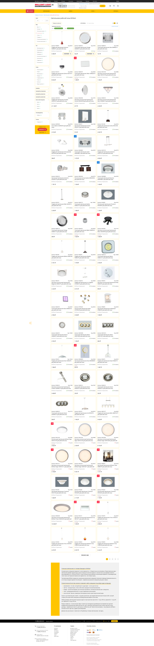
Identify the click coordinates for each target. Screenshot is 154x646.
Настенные (40, 58)
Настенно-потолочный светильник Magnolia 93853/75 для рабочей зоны (61, 283)
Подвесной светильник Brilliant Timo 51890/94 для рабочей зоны (107, 544)
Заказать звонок (49, 621)
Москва (64, 3)
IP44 (38, 108)
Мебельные (40, 52)
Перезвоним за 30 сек (83, 3)
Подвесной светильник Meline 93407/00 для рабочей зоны (62, 257)
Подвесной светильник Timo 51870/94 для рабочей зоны (61, 544)
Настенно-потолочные (42, 56)
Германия (40, 121)
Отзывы (63, 1)
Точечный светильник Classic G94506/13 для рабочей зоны (59, 413)
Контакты (95, 1)
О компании (57, 626)
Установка (71, 1)
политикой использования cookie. (93, 640)
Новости (72, 637)
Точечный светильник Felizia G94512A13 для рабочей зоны (105, 335)
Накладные (40, 54)
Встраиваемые (40, 50)
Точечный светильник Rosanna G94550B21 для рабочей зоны (106, 178)
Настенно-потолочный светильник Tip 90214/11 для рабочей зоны (85, 518)
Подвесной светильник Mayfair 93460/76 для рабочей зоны (83, 257)
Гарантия (49, 1)
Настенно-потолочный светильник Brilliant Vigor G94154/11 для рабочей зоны (84, 466)
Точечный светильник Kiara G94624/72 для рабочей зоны (62, 309)
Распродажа (56, 632)
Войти (117, 1)
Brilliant (39, 115)
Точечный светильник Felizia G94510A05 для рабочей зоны (82, 335)
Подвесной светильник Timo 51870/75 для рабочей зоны (107, 518)
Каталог (31, 11)
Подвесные (40, 60)
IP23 (38, 106)
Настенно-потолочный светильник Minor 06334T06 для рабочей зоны (107, 230)
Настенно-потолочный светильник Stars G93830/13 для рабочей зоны (107, 100)
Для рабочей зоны (58, 28)
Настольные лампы (41, 31)
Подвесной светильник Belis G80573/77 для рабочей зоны (108, 413)
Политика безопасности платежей (93, 634)
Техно (39, 79)
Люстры (39, 29)
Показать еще (85, 555)
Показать (41, 129)
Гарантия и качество (74, 630)
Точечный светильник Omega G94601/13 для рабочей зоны (59, 230)
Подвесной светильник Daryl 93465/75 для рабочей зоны (108, 361)
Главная (37, 15)
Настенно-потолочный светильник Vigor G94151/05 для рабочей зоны (84, 439)
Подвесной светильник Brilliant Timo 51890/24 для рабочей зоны (84, 544)
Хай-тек (39, 81)
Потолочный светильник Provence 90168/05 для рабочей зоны (107, 204)
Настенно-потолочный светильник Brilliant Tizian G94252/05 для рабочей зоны (61, 518)
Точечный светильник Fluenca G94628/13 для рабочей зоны (59, 335)
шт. (106, 621)
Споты (39, 35)
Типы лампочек (73, 640)
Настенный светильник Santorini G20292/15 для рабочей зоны (60, 178)
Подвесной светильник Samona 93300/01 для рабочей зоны (60, 48)
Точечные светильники (42, 39)
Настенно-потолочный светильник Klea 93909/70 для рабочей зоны (108, 283)
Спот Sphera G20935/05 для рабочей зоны (61, 126)
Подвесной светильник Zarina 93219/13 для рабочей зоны (62, 74)
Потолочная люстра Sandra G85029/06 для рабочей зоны (85, 178)
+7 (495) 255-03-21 (66, 7)
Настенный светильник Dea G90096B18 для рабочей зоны (85, 361)
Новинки (56, 633)
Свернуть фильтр (57, 23)
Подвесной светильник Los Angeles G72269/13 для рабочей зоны (84, 283)
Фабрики (56, 629)
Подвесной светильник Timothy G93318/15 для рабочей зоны (60, 100)
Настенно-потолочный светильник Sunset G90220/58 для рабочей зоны (84, 100)
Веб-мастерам (73, 633)
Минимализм (40, 73)
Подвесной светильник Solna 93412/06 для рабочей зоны (108, 126)
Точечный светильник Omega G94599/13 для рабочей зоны (82, 48)
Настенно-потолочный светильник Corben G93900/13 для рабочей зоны (61, 387)
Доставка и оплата (39, 1)
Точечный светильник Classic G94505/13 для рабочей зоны (105, 387)
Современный (40, 77)
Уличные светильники (42, 41)
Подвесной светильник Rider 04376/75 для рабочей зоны (62, 204)
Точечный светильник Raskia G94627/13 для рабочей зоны (82, 204)
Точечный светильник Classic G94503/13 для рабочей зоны (82, 387)
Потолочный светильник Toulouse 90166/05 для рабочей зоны (84, 492)
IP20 (39, 102)
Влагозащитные (41, 48)
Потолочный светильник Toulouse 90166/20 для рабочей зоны (107, 492)
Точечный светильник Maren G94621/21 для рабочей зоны (105, 257)
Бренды (87, 1)
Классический (40, 69)
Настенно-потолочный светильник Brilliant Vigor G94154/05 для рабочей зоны (107, 439)
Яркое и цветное (40, 83)
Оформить (114, 621)
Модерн (39, 75)
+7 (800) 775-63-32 (66, 5)
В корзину (66, 53)
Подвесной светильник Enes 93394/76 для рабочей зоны (61, 361)
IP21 (38, 104)
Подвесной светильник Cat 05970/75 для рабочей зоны (84, 413)
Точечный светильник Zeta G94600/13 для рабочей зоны (107, 48)
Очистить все (115, 26)
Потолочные (40, 62)
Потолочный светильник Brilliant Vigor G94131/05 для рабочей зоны (62, 439)
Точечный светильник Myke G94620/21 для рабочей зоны (85, 230)
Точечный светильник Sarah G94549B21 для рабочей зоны (82, 152)
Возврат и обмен (73, 632)
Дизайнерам (79, 1)
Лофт (38, 71)
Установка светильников (75, 629)
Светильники (47, 15)
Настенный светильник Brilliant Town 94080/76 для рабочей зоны (107, 466)
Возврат (56, 1)
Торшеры (39, 37)
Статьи (71, 638)
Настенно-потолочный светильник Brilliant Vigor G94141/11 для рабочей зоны (61, 466)
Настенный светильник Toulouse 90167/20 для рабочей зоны (60, 492)
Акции (55, 634)
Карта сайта (56, 636)
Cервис (72, 626)
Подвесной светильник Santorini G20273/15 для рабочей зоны (106, 152)
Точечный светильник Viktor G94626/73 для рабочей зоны (85, 74)
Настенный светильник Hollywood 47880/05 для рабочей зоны (106, 309)
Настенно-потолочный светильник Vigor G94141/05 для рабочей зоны (107, 74)
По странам (56, 630)
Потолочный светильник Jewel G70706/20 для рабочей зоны (83, 309)
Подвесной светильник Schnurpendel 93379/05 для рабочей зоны (61, 152)
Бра (38, 27)
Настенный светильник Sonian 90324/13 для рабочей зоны (83, 126)
